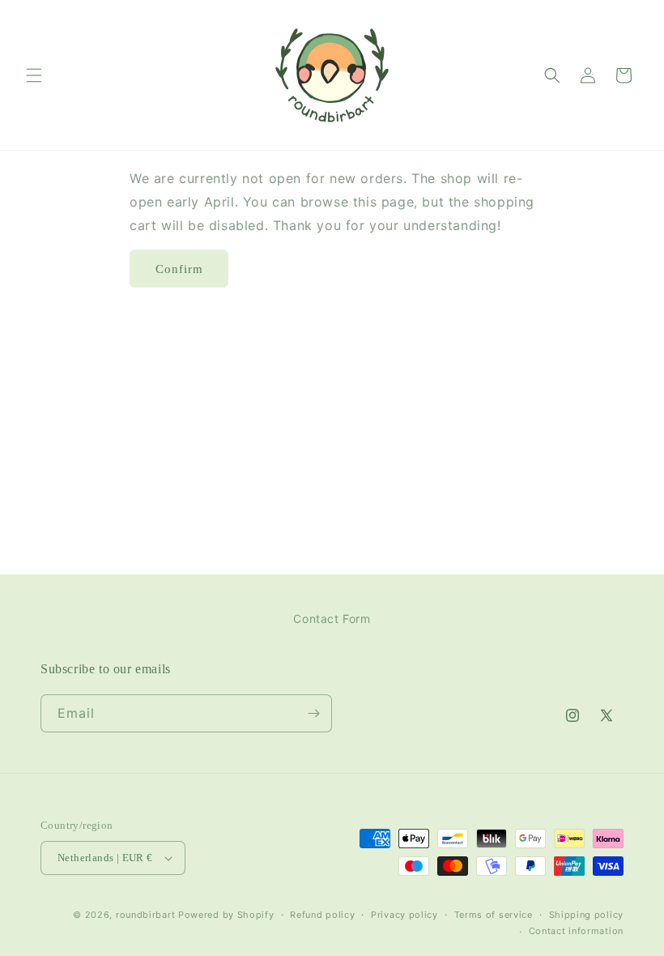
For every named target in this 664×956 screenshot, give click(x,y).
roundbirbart (145, 914)
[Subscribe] (313, 713)
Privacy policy (404, 914)
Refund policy (322, 914)
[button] (34, 75)
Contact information (576, 931)
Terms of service (493, 914)
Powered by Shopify (226, 914)
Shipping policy (586, 914)
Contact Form (331, 618)
